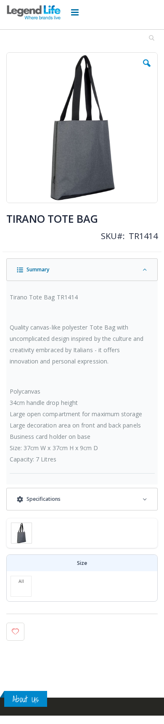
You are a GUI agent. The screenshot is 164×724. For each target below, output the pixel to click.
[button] (146, 69)
